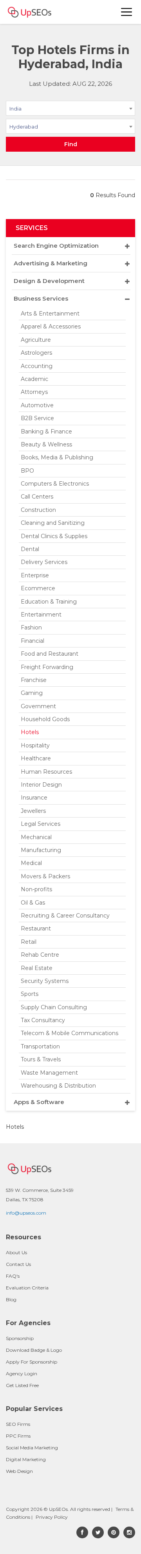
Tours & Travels (41, 1059)
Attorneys (34, 391)
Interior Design (41, 784)
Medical (31, 863)
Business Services (41, 298)
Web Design (19, 1471)
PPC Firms (18, 1436)
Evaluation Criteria (27, 1288)
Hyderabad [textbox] (23, 126)
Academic (34, 379)
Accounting (36, 366)
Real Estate (36, 968)
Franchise (34, 680)
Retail (28, 941)
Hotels (30, 732)
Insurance (34, 797)
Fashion (31, 627)
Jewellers (33, 810)
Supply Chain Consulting (54, 1007)
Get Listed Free (22, 1385)
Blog (11, 1299)
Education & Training (49, 601)
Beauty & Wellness (46, 444)
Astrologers (36, 352)
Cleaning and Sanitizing (53, 522)
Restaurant (36, 928)
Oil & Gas (33, 902)
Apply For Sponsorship (31, 1362)
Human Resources (46, 771)
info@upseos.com (26, 1213)
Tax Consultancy (43, 1020)
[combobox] (70, 110)
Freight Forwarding (47, 667)
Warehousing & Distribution (58, 1085)
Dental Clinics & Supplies (54, 536)
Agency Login (21, 1373)
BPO (27, 470)
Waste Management (49, 1072)
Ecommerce (38, 588)
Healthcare (36, 758)
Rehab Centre (40, 954)
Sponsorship (20, 1338)
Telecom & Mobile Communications (69, 1033)
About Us (16, 1252)
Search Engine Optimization (56, 245)
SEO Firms (18, 1424)
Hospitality (35, 745)
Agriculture (36, 339)
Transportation (40, 1046)
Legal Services (40, 823)
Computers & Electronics (55, 483)
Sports (29, 993)
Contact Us (18, 1264)
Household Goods (45, 719)
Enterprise (35, 575)
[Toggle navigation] (127, 12)
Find (70, 144)
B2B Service (37, 418)
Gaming (32, 692)
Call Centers (37, 496)
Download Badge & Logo (34, 1350)
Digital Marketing (26, 1459)
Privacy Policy (52, 1517)
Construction (38, 509)
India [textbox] (15, 108)
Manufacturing (41, 850)
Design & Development (49, 281)
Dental (30, 549)
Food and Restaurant (49, 653)
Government (38, 706)
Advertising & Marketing (50, 263)
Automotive (37, 405)
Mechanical (36, 837)
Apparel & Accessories (51, 326)
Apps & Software (39, 1102)
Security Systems (45, 981)
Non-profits (36, 889)
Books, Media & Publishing (57, 457)
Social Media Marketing (32, 1448)
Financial (32, 640)
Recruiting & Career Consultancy (65, 915)
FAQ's (13, 1276)
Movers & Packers (45, 876)
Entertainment (41, 614)
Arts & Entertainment (50, 313)
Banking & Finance (46, 431)
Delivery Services (44, 562)
